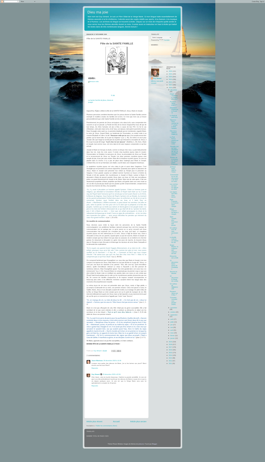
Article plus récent (94, 421)
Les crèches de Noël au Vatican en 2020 (174, 186)
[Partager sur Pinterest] (120, 351)
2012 (170, 361)
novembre (173, 308)
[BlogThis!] (114, 351)
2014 (170, 355)
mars (172, 333)
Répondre (95, 368)
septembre (173, 315)
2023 (170, 79)
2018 (170, 344)
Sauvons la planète (173, 272)
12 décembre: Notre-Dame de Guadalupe (174, 265)
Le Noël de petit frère (174, 116)
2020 (170, 87)
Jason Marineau (97, 360)
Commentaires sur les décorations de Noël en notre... (174, 178)
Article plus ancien (138, 421)
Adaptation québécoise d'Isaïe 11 (174, 110)
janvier (172, 338)
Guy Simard (96, 374)
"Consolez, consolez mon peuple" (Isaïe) (173, 301)
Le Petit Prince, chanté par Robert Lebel (174, 140)
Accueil (116, 421)
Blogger (154, 444)
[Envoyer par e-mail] (112, 351)
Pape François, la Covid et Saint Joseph (174, 203)
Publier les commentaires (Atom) (106, 426)
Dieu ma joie (97, 12)
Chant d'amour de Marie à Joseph (174, 211)
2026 (170, 71)
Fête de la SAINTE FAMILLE (173, 132)
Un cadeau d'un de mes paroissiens (174, 231)
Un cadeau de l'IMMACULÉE (174, 286)
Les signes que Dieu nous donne (173, 194)
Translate (166, 40)
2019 (170, 342)
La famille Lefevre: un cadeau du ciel (174, 240)
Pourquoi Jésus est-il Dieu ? (174, 293)
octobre (173, 312)
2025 (170, 74)
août (172, 319)
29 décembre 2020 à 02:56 (112, 374)
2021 (170, 85)
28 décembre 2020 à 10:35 (112, 360)
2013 (170, 358)
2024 (170, 76)
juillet (172, 322)
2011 (170, 363)
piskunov (141, 444)
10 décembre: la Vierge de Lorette (174, 278)
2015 (170, 352)
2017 (170, 347)
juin (171, 324)
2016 (170, 350)
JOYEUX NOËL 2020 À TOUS (173, 169)
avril (171, 330)
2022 (170, 82)
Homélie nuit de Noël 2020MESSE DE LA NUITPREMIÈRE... (174, 151)
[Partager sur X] (116, 351)
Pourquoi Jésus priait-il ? (173, 103)
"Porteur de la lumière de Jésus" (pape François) (174, 161)
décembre (173, 90)
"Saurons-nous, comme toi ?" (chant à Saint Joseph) (174, 124)
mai (171, 327)
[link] (102, 89)
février (172, 335)
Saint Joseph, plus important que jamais (174, 221)
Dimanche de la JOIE (174, 257)
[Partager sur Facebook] (118, 351)
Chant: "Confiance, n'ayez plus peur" (174, 96)
